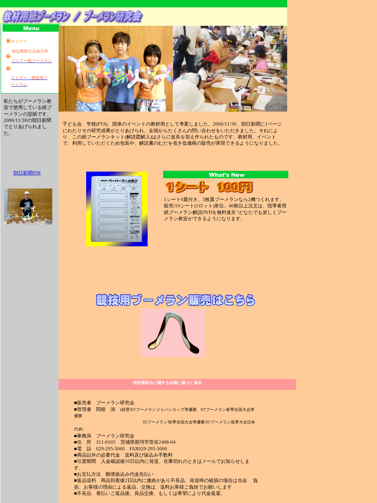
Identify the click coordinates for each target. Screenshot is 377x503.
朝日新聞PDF (27, 173)
